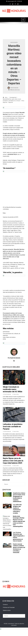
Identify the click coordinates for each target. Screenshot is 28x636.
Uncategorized (14, 42)
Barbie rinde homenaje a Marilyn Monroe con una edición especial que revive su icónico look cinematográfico (19, 521)
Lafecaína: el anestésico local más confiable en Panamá (12, 426)
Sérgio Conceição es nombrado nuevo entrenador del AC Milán (12, 389)
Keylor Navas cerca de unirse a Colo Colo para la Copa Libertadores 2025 (13, 460)
